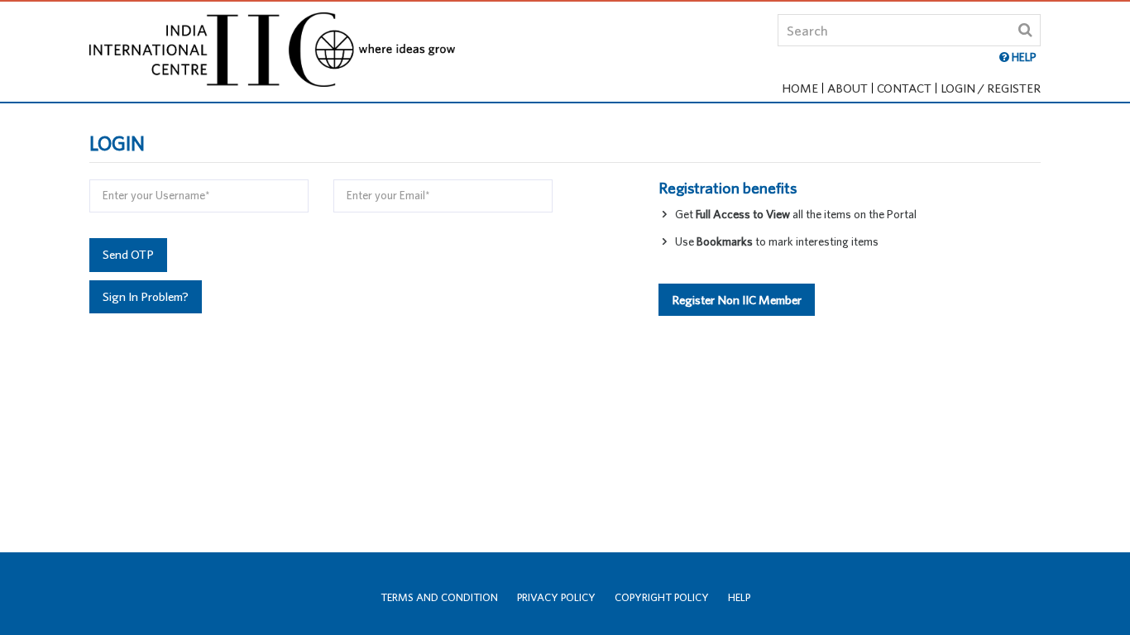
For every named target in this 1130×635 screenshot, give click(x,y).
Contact (904, 88)
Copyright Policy (662, 597)
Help (739, 597)
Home (800, 88)
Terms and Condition (439, 597)
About (847, 88)
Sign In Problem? (146, 296)
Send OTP (128, 254)
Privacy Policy (556, 597)
